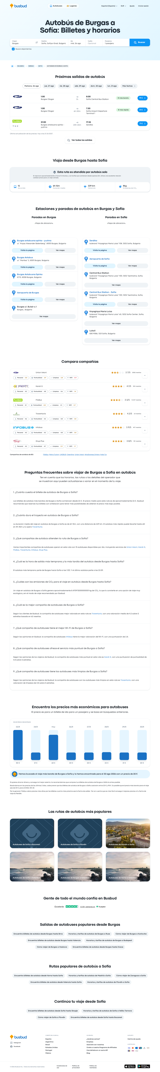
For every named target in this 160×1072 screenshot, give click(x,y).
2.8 (62, 377)
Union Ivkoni (41, 372)
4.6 (62, 391)
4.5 (26, 432)
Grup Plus (40, 441)
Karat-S (39, 386)
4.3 (26, 391)
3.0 (26, 377)
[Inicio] (12, 66)
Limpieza (56, 377)
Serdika (93, 241)
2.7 (75, 405)
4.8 (45, 391)
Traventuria (41, 414)
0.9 (75, 377)
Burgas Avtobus (25, 257)
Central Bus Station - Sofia (102, 292)
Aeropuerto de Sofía (99, 259)
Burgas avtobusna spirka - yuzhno (34, 241)
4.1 (26, 405)
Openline (70, 454)
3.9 (62, 446)
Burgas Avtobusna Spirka (29, 274)
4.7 (45, 446)
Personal (20, 377)
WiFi (71, 377)
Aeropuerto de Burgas (28, 293)
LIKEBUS (63, 454)
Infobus (39, 427)
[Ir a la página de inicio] (18, 6)
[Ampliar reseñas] (145, 375)
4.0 (45, 405)
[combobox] (22, 42)
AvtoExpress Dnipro (92, 454)
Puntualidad (38, 377)
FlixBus (39, 400)
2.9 (45, 377)
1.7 (75, 446)
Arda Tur (103, 454)
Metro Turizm (54, 454)
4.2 (26, 446)
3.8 (75, 419)
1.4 (75, 391)
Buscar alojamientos (24, 49)
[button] (36, 42)
